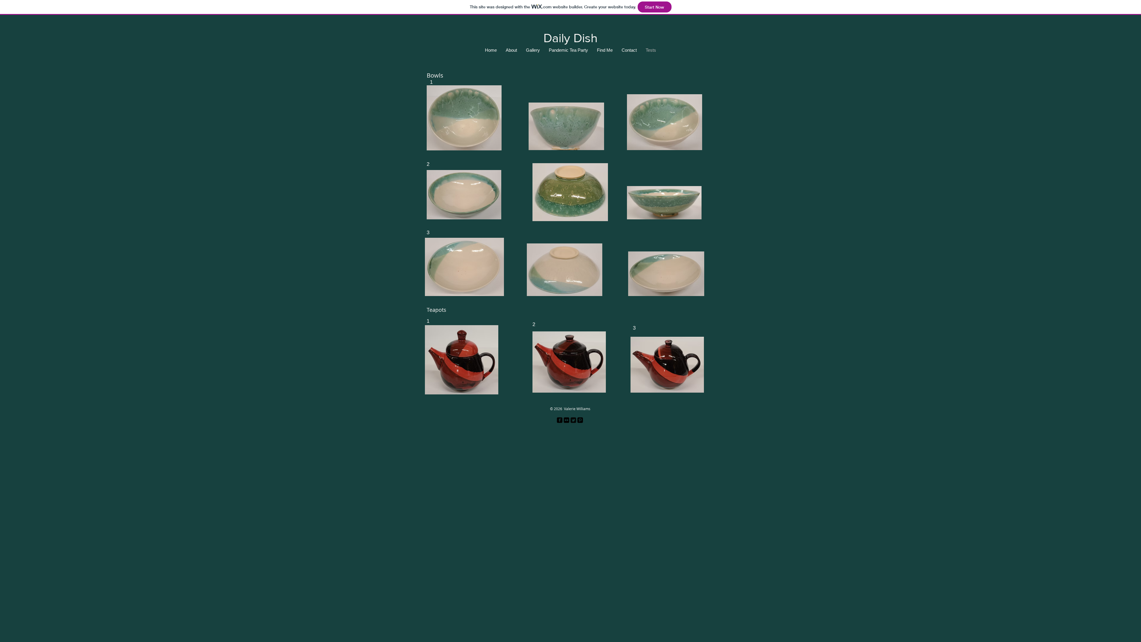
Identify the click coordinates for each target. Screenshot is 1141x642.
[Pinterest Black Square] (580, 420)
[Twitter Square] (573, 420)
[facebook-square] (559, 420)
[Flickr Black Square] (566, 420)
